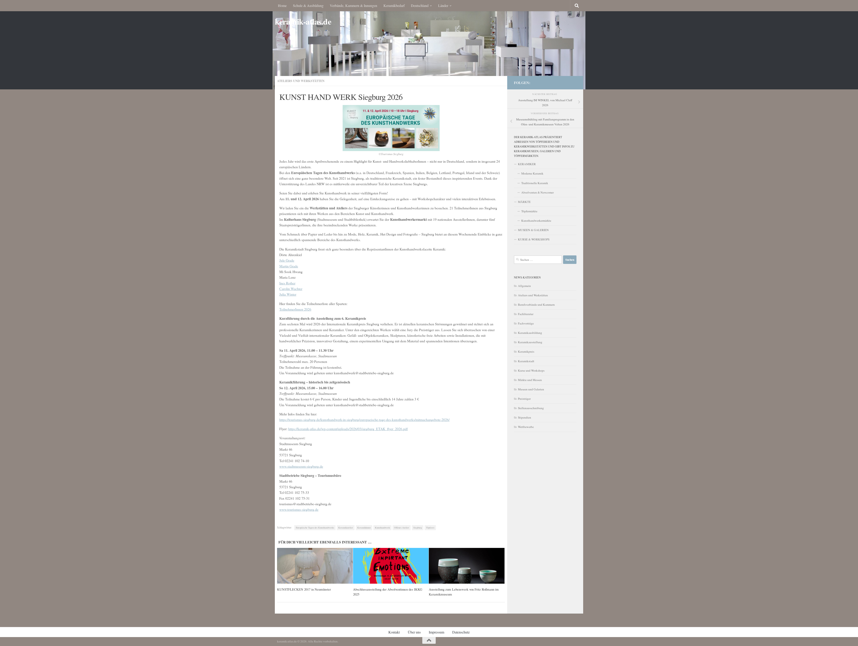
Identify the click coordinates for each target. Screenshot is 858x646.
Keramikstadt (526, 361)
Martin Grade (288, 266)
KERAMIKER (527, 164)
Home (282, 5)
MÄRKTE (524, 202)
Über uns (414, 632)
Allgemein (524, 286)
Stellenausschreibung (531, 408)
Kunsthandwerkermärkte (536, 221)
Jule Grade (286, 260)
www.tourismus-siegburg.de (298, 509)
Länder (443, 5)
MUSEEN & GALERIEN (533, 230)
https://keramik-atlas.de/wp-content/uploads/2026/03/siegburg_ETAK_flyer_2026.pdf (348, 428)
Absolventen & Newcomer (537, 192)
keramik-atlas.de (303, 21)
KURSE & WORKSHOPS (533, 239)
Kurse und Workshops (531, 370)
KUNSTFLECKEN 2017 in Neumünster (304, 589)
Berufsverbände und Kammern (536, 305)
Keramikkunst (364, 527)
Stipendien (524, 417)
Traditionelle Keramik (534, 183)
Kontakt (394, 632)
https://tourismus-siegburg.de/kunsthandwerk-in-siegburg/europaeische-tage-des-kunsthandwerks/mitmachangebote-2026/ (364, 419)
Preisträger (524, 399)
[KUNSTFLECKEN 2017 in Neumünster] (315, 566)
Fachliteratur (525, 314)
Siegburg (417, 527)
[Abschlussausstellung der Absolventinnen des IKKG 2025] (391, 566)
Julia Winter (287, 294)
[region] (429, 44)
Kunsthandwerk (382, 527)
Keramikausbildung (530, 333)
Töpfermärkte (529, 211)
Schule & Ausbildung (308, 5)
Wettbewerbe (526, 427)
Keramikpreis (526, 351)
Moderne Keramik (532, 173)
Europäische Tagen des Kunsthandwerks (315, 527)
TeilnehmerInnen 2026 (295, 309)
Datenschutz (461, 632)
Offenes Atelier (401, 527)
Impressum (436, 632)
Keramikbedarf (394, 5)
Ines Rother (287, 283)
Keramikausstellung (530, 342)
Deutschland (420, 5)
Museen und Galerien (531, 389)
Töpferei (430, 527)
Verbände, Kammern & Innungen (353, 5)
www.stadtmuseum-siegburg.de (301, 466)
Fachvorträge (526, 323)
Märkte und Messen (530, 380)
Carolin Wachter (290, 288)
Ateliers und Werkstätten (300, 80)
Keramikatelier (345, 527)
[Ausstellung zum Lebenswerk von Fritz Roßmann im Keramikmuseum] (467, 566)
